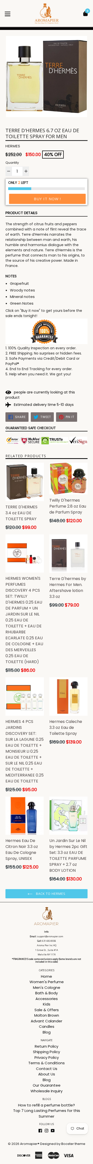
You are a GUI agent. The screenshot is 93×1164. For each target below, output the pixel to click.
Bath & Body (46, 993)
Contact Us (46, 1068)
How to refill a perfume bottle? (46, 1105)
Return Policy (46, 1046)
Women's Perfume (47, 981)
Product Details (21, 212)
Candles (46, 1026)
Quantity (12, 162)
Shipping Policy (46, 1051)
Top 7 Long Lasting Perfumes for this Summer (46, 1113)
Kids (46, 1004)
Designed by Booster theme (62, 1143)
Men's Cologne (46, 987)
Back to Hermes (50, 893)
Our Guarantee (47, 1085)
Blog (47, 1032)
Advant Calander (46, 1021)
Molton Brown (46, 1015)
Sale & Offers (46, 1009)
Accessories (46, 998)
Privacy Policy (46, 1057)
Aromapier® (29, 1143)
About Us (46, 1074)
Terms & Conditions (46, 1063)
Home (46, 976)
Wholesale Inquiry (46, 1091)
